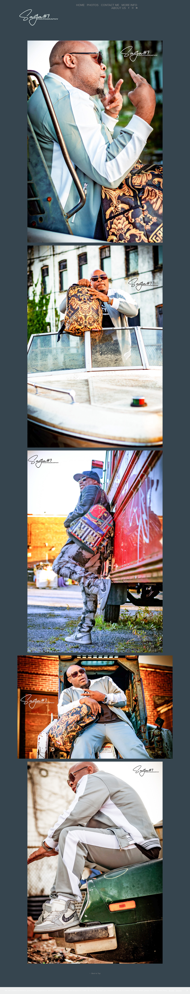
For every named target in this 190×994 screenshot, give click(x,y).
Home (80, 5)
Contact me (110, 5)
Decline (179, 990)
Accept (171, 990)
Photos (93, 5)
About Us (118, 8)
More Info (129, 5)
